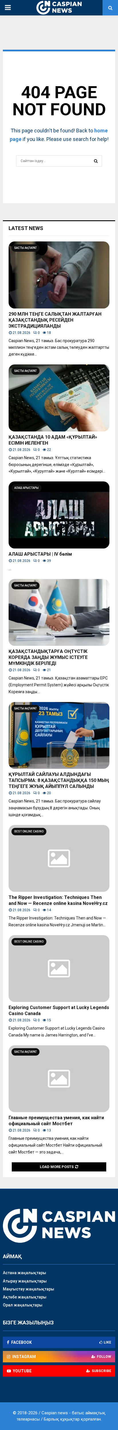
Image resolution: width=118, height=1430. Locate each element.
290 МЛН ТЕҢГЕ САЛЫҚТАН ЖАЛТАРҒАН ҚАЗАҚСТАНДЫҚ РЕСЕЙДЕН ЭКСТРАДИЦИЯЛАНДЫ (55, 320)
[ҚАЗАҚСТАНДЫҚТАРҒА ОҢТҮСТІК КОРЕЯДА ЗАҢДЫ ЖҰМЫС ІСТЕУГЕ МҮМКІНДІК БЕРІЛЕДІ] (59, 612)
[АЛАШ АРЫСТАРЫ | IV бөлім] (59, 514)
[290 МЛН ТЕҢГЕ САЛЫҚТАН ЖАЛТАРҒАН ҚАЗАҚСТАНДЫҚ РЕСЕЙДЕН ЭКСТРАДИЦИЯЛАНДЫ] (59, 274)
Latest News (26, 228)
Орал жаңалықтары (22, 1305)
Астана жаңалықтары (24, 1272)
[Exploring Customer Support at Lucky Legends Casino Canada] (59, 968)
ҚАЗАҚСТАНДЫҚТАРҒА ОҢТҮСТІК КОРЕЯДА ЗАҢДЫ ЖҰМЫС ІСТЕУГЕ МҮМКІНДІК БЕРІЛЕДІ (48, 657)
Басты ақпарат (25, 247)
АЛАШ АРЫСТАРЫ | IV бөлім (40, 554)
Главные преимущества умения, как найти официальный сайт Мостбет (56, 1120)
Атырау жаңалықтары (25, 1281)
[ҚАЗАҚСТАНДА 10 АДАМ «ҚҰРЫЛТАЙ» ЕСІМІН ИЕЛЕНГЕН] (59, 397)
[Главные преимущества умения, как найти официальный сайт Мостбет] (59, 1078)
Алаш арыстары (26, 487)
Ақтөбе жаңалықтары (24, 1297)
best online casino (29, 831)
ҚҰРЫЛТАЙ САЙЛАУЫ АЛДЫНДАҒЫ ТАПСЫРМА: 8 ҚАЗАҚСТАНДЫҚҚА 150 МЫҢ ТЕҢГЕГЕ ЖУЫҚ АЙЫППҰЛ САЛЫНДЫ (59, 780)
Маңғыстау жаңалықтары (28, 1289)
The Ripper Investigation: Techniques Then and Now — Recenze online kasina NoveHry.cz (58, 900)
